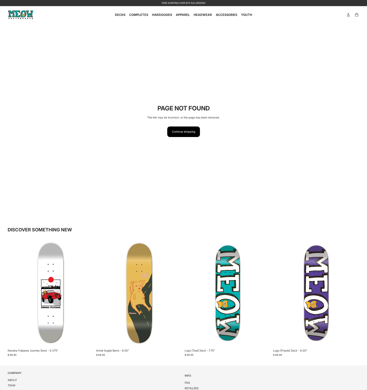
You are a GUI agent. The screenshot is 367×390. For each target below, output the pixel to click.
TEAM (11, 385)
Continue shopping (183, 131)
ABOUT (12, 380)
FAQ (187, 382)
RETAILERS (192, 388)
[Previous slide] (13, 293)
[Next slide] (88, 293)
